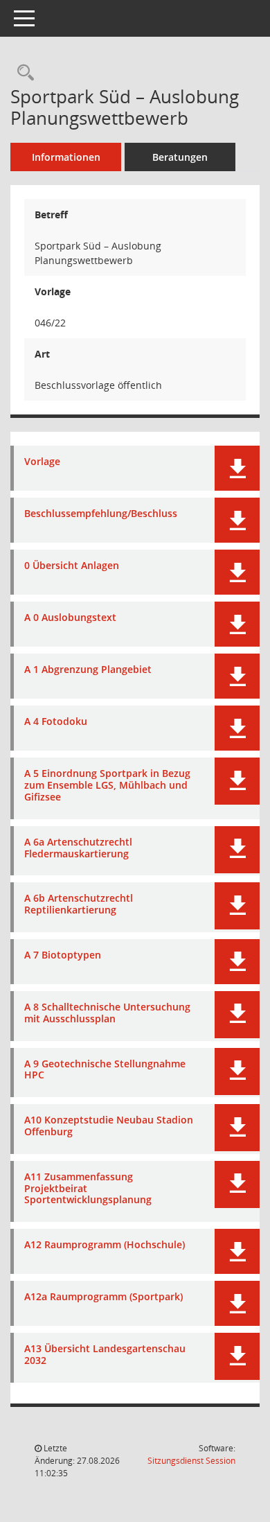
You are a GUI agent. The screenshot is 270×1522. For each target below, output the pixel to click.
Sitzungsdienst (191, 1461)
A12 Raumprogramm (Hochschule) (104, 1245)
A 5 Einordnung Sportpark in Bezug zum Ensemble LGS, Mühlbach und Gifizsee (107, 785)
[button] (237, 468)
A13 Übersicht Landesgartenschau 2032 (105, 1355)
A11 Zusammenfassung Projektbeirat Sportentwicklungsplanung (88, 1188)
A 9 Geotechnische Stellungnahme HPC (105, 1070)
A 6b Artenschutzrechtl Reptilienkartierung (78, 904)
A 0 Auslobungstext (70, 618)
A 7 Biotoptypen (62, 955)
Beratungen (180, 157)
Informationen (66, 157)
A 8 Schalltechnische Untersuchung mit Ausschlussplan (107, 1013)
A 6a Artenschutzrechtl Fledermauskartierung (78, 848)
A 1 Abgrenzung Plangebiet (88, 670)
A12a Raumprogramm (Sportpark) (103, 1297)
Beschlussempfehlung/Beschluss (100, 514)
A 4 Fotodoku (55, 722)
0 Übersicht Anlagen (71, 566)
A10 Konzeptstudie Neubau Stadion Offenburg (108, 1126)
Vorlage (42, 462)
